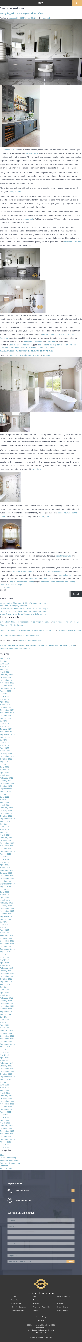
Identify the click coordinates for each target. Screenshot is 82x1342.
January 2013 (6, 1066)
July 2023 (4, 740)
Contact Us (61, 1300)
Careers (60, 1303)
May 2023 (4, 745)
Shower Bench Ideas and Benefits (15, 649)
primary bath (44, 516)
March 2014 (5, 1028)
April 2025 (4, 702)
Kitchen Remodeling (9, 1160)
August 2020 (5, 821)
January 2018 (6, 906)
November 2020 (7, 813)
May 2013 (4, 1055)
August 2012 (5, 1079)
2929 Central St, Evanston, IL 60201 (41, 1330)
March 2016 (5, 965)
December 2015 (7, 973)
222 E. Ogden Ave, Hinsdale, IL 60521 (41, 1325)
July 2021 (4, 794)
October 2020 (6, 816)
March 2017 (5, 933)
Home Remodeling (22, 345)
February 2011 (6, 1126)
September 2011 (7, 1109)
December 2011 (7, 1101)
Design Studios (62, 1310)
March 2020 (5, 835)
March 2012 (5, 1093)
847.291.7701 (41, 1332)
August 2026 (5, 658)
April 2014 (4, 1025)
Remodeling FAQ (63, 1307)
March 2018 (5, 900)
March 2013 (5, 1060)
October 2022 (6, 759)
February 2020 (6, 838)
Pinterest (51, 342)
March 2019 (5, 868)
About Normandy (18, 1310)
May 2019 (4, 862)
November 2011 (7, 1104)
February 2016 (6, 968)
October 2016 (6, 946)
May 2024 (4, 726)
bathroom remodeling (65, 582)
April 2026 (4, 669)
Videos (35, 1310)
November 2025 (7, 683)
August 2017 (5, 919)
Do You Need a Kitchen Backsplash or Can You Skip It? (24, 609)
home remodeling (48, 348)
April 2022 (4, 772)
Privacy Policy (41, 1317)
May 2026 (4, 667)
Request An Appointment (77, 3)
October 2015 (6, 979)
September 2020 (7, 819)
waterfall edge (32, 153)
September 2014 (7, 1012)
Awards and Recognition (42, 1307)
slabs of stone (11, 150)
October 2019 (6, 849)
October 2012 (6, 1074)
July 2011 (4, 1115)
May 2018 (4, 895)
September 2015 (7, 982)
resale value (38, 469)
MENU (41, 3)
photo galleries (64, 575)
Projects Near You (63, 1296)
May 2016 (4, 960)
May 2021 (4, 800)
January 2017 (6, 938)
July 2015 (4, 987)
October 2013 (6, 1041)
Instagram (28, 342)
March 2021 (5, 805)
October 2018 (6, 881)
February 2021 (6, 808)
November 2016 (7, 944)
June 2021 (4, 797)
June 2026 (4, 664)
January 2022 (6, 781)
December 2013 (7, 1036)
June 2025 (4, 696)
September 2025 (7, 688)
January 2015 (6, 1001)
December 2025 (7, 680)
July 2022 (4, 764)
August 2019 (5, 854)
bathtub (3, 584)
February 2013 (6, 1063)
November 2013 (7, 1039)
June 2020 (4, 827)
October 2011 (6, 1107)
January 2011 (6, 1128)
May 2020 (4, 830)
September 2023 (7, 734)
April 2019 (4, 865)
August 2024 (5, 718)
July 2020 (4, 824)
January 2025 (6, 707)
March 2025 (5, 705)
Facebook (38, 342)
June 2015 (4, 990)
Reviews (36, 1303)
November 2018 (7, 878)
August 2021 (5, 792)
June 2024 (4, 724)
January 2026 (6, 677)
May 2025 (4, 699)
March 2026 (5, 672)
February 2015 (6, 998)
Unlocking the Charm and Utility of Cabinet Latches (23, 603)
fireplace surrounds (72, 242)
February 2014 (6, 1031)
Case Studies (16, 1303)
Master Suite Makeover (28, 635)
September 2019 (7, 851)
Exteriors (4, 1166)
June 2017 (4, 925)
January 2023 (6, 753)
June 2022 (4, 767)
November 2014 (7, 1006)
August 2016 (5, 952)
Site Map (41, 1320)
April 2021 (4, 802)
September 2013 (7, 1044)
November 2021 (7, 783)
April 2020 (4, 832)
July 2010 (4, 1145)
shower (11, 584)
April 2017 (4, 930)
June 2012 (4, 1085)
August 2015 (5, 984)
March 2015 (5, 995)
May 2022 (4, 770)
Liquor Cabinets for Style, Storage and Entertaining (23, 614)
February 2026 (6, 675)
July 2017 (4, 922)
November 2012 (7, 1071)
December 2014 (7, 1003)
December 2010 (7, 1131)
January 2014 (6, 1033)
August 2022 (5, 762)
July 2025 (4, 694)
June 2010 (4, 1147)
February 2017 (6, 935)
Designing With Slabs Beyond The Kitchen (21, 13)
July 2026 (4, 661)
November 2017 (7, 911)
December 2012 (7, 1069)
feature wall (28, 219)
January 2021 (6, 811)
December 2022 (7, 756)
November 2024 (7, 713)
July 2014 (4, 1017)
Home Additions (7, 1169)
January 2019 (6, 873)
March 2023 (5, 751)
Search (3, 590)
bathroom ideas (7, 348)
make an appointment (22, 571)
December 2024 (7, 710)
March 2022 (5, 775)
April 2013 (4, 1058)
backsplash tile (57, 345)
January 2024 (6, 729)
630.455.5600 (41, 1327)
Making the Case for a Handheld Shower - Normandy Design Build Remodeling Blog (37, 645)
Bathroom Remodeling (24, 582)
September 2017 (7, 916)
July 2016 (4, 954)
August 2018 (5, 887)
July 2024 (4, 721)
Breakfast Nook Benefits (70, 630)
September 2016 (7, 949)
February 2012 (6, 1096)
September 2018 (7, 884)
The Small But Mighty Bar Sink (13, 606)
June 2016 (4, 957)
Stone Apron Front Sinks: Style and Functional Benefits (24, 611)
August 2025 (5, 691)
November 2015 (7, 976)
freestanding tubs (63, 556)
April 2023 (4, 748)
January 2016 (6, 971)
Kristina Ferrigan (7, 635)
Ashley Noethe (15, 192)
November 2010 (7, 1134)
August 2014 (5, 1014)
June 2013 (4, 1052)
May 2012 (4, 1088)
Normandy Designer (53, 571)
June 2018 (4, 892)
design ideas (43, 345)
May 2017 (4, 927)
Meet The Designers (19, 1307)
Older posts (5, 587)
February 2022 (6, 778)
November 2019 (7, 846)
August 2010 (5, 1142)
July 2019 (4, 857)
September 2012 (7, 1077)
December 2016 (7, 941)
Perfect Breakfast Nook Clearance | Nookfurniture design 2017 (28, 630)
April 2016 (4, 963)
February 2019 (6, 870)
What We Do (16, 1300)
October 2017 (6, 914)
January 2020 (6, 840)
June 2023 (4, 743)
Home (14, 1296)
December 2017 (7, 908)
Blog (11, 345)
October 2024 (6, 715)
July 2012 (4, 1082)
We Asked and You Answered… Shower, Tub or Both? (26, 350)
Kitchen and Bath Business (27, 348)
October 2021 (6, 786)
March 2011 (5, 1123)
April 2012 (4, 1090)
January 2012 (6, 1098)
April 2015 (4, 993)
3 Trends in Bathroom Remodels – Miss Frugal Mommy (24, 622)
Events (35, 1300)
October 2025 (6, 686)
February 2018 (6, 903)
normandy (46, 18)
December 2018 (7, 876)
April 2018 (4, 897)
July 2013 (4, 1050)
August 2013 (5, 1047)
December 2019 (7, 843)
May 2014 (4, 1022)
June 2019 (4, 859)
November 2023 (7, 732)
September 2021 (7, 789)
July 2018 (4, 889)
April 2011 (4, 1120)
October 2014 (6, 1009)
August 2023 (5, 737)
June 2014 (4, 1020)
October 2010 (6, 1136)
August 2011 (5, 1112)
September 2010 (7, 1139)
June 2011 (4, 1117)
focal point (20, 584)
